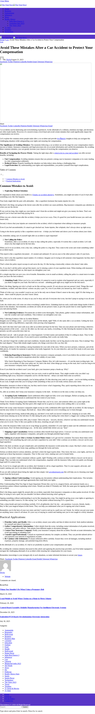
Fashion (7, 645)
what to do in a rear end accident (66, 153)
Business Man (10, 639)
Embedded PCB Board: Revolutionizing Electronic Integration (24, 617)
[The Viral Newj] (13, 5)
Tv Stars (8, 28)
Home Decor (9, 653)
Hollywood (9, 651)
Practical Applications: (13, 181)
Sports (7, 676)
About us (8, 697)
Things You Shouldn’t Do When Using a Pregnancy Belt (22, 589)
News (7, 17)
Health (7, 649)
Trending (8, 30)
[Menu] (1, 36)
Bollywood (9, 634)
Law (1, 42)
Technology (9, 32)
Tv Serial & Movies (12, 688)
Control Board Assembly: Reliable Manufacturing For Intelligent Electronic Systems (33, 608)
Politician (8, 672)
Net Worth (8, 666)
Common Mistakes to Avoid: (15, 179)
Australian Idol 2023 (16, 23)
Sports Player (9, 678)
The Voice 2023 (15, 25)
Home (7, 9)
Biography (8, 632)
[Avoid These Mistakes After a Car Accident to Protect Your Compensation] (45, 122)
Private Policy (10, 699)
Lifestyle (8, 661)
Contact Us (9, 701)
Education (8, 643)
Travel (7, 684)
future (80, 555)
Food (6, 647)
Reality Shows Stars (12, 674)
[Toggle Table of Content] (1, 175)
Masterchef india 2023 (13, 664)
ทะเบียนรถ (61, 139)
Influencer (8, 15)
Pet (6, 670)
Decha (8, 60)
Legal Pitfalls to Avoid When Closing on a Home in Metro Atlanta (25, 599)
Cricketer (8, 641)
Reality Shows (10, 19)
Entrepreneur (9, 13)
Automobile (9, 630)
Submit (25, 707)
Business (8, 11)
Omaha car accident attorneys (43, 195)
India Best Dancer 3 (16, 21)
